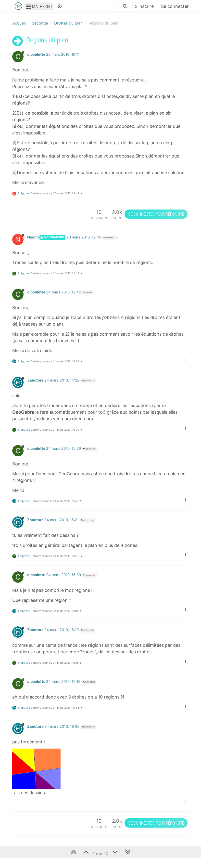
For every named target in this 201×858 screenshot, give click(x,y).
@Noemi (88, 292)
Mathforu (41, 6)
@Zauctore (90, 449)
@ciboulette (111, 238)
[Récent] (59, 6)
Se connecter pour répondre (156, 214)
